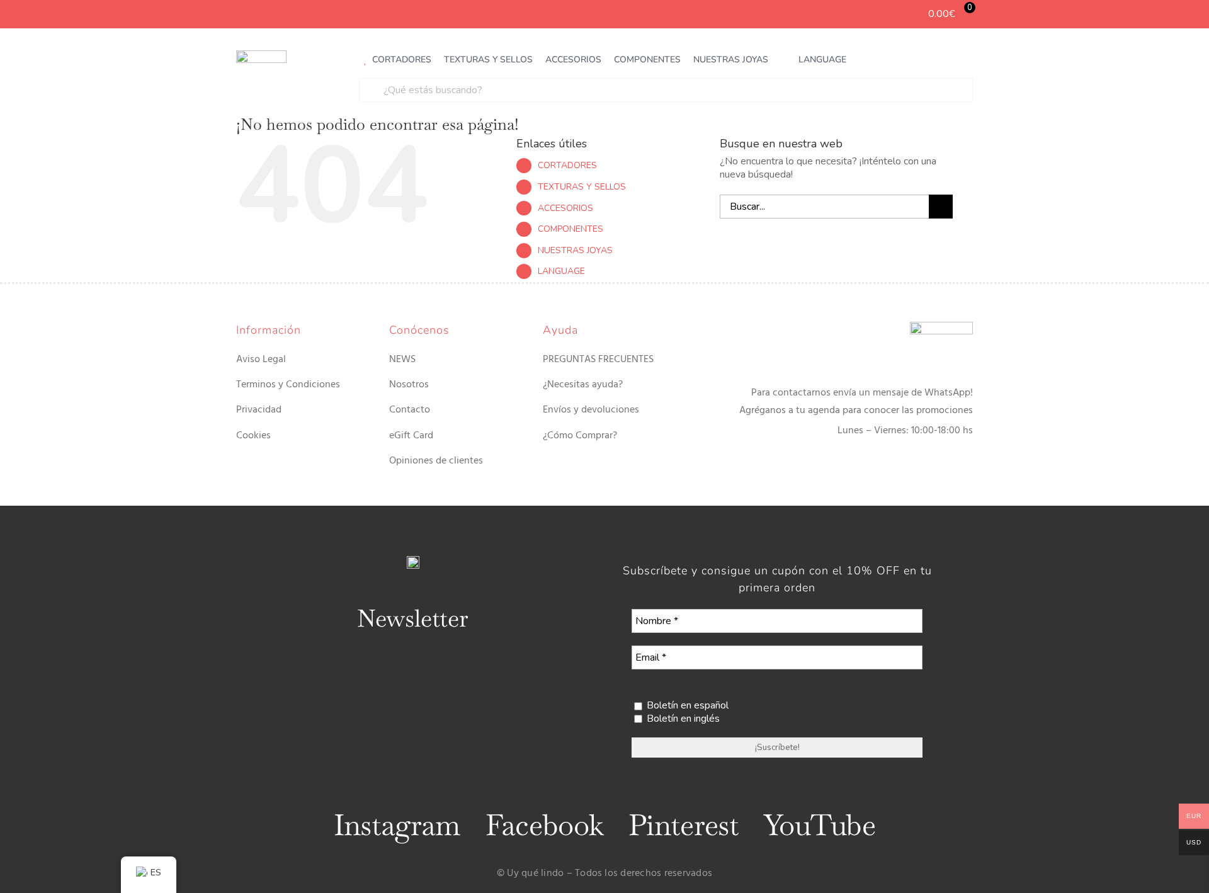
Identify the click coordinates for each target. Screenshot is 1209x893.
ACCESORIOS (565, 208)
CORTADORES (567, 165)
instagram (397, 825)
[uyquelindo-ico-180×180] (261, 55)
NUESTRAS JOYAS (575, 250)
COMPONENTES (570, 229)
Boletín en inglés (682, 718)
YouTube (819, 825)
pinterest (683, 825)
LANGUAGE (561, 271)
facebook (544, 825)
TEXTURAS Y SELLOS (582, 187)
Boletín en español (686, 705)
